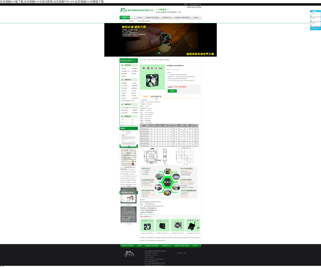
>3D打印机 (133, 83)
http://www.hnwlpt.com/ (149, 214)
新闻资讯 (131, 21)
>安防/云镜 (123, 90)
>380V (122, 119)
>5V (132, 124)
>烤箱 (132, 100)
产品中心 (149, 59)
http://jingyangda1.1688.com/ (126, 222)
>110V (122, 122)
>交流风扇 (123, 68)
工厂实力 (123, 21)
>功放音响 (123, 93)
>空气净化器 (124, 88)
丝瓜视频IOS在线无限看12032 (162, 233)
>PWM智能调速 (135, 112)
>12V (122, 124)
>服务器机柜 (134, 88)
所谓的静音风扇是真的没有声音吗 (128, 155)
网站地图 (186, 4)
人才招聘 (195, 17)
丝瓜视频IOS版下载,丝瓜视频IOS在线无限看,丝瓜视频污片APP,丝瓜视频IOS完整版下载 (52, 1)
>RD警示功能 (124, 112)
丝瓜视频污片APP (167, 17)
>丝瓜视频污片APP (125, 71)
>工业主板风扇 (134, 98)
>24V (132, 122)
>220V (132, 119)
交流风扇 (139, 245)
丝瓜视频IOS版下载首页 (127, 17)
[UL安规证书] (129, 146)
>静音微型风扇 (124, 110)
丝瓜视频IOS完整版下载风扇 (182, 17)
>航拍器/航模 (134, 85)
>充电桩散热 (124, 83)
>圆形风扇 (123, 76)
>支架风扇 (133, 73)
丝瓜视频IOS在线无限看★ (152, 17)
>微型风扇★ (124, 73)
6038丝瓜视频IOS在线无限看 (193, 233)
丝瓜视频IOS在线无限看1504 (177, 233)
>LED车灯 (133, 90)
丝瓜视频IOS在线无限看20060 (147, 233)
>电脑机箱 (123, 95)
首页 (145, 59)
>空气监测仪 (124, 85)
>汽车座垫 (123, 98)
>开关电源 (133, 95)
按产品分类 (154, 59)
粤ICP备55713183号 (181, 253)
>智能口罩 (133, 93)
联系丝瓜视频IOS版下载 (195, 4)
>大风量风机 (134, 110)
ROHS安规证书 (128, 223)
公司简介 (139, 17)
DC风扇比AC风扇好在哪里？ (127, 163)
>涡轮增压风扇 (134, 107)
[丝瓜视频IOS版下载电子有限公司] (136, 13)
